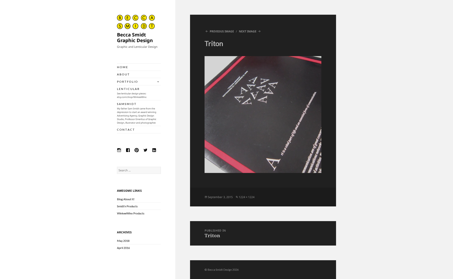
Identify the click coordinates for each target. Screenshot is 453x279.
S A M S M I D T (136, 113)
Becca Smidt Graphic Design (135, 37)
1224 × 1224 (246, 197)
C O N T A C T (125, 129)
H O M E (122, 67)
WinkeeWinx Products (130, 213)
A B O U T (123, 74)
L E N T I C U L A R (132, 93)
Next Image (247, 31)
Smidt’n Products (127, 206)
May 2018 (123, 240)
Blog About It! (125, 199)
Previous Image (222, 31)
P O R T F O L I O (127, 81)
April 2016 (123, 247)
